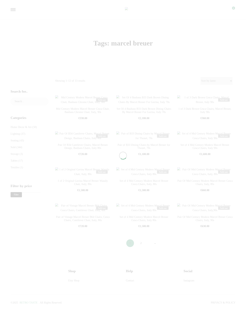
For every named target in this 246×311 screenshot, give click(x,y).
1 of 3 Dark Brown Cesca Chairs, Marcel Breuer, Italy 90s (204, 110)
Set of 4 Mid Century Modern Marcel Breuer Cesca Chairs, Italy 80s (144, 219)
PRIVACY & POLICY (223, 302)
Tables (14, 160)
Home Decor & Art (21, 127)
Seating (15, 140)
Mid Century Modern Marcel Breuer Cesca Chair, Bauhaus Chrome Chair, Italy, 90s (83, 110)
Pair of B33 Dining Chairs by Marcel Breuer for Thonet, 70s (144, 146)
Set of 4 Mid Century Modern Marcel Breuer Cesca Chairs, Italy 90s (204, 146)
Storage (15, 154)
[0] (231, 10)
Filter (16, 194)
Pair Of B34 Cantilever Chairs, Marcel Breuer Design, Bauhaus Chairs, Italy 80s (83, 146)
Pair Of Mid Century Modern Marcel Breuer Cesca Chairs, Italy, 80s (205, 182)
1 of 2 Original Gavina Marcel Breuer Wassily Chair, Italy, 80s (83, 182)
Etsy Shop (73, 280)
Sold (13, 147)
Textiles (15, 167)
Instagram (189, 280)
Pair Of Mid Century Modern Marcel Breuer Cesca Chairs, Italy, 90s (205, 219)
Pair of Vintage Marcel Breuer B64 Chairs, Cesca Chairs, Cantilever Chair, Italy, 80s (83, 219)
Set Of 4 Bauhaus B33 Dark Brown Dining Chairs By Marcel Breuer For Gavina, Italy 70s (144, 110)
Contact (130, 280)
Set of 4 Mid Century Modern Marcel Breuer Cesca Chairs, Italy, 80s (144, 182)
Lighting (15, 133)
